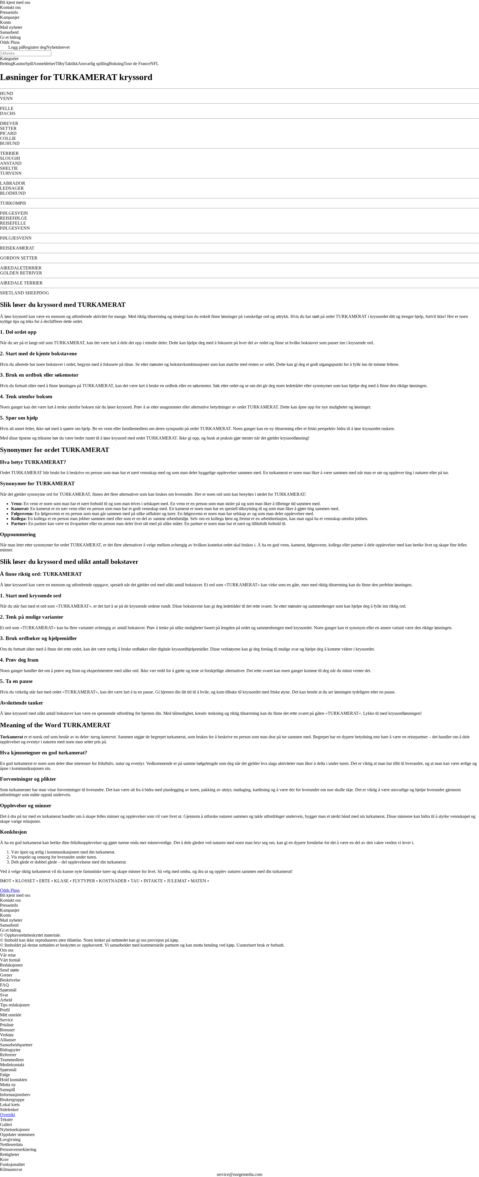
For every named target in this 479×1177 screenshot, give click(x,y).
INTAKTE (153, 880)
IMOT (5, 880)
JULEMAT (177, 880)
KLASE (61, 880)
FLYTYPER (84, 880)
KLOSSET (25, 880)
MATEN (198, 880)
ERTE (44, 880)
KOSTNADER (113, 880)
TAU (135, 880)
